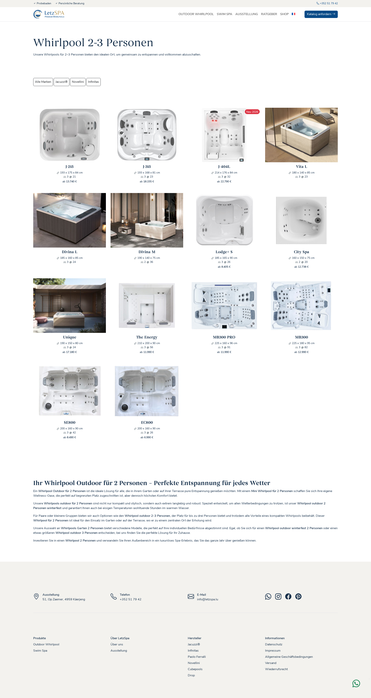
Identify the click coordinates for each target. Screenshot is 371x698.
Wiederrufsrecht (276, 669)
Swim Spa (40, 650)
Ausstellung (119, 650)
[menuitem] (293, 14)
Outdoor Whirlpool (46, 644)
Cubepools (195, 669)
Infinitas (93, 82)
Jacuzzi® (61, 82)
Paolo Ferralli (197, 657)
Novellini (78, 82)
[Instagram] (280, 598)
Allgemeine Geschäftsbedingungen (289, 657)
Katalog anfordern (319, 14)
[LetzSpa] (48, 14)
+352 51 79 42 (328, 3)
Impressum (273, 650)
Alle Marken (43, 82)
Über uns (117, 644)
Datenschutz (273, 644)
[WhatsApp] (270, 598)
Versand (270, 663)
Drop (191, 675)
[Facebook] (290, 598)
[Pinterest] (300, 598)
